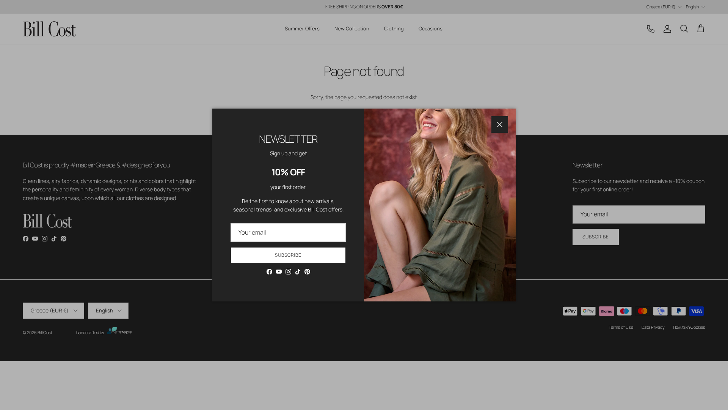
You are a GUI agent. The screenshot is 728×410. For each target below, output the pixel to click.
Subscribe (288, 255)
